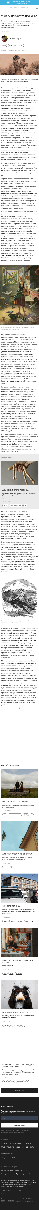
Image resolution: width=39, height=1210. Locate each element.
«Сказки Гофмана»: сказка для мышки (17, 961)
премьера (19, 973)
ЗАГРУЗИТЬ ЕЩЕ (20, 1090)
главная (3, 50)
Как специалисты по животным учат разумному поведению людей (19, 1017)
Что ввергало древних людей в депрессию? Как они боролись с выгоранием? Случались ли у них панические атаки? (19, 1072)
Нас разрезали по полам (15, 802)
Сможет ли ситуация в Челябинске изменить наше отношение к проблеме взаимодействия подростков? (18, 911)
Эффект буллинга (11, 906)
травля (20, 921)
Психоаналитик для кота (15, 1012)
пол (5, 815)
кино (5, 973)
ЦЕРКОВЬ (4, 1144)
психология (12, 45)
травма (21, 45)
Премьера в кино (8, 965)
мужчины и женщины (14, 815)
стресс (5, 1081)
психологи (6, 867)
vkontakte (12, 1158)
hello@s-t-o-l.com (7, 1170)
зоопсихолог (16, 1025)
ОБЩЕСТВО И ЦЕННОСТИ (17, 50)
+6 (25, 505)
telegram (4, 1158)
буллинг (13, 921)
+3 (31, 815)
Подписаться (19, 1125)
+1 (32, 921)
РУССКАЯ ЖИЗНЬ (16, 1144)
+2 (23, 1025)
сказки (4, 45)
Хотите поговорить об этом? (17, 854)
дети (27, 921)
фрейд (26, 815)
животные (6, 1025)
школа (5, 921)
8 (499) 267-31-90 (21, 1170)
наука (12, 1081)
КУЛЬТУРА (27, 1144)
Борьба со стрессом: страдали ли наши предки (18, 1066)
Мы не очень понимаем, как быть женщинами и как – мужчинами (18, 806)
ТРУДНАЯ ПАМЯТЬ (7, 1147)
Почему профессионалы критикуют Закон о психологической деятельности (17, 858)
